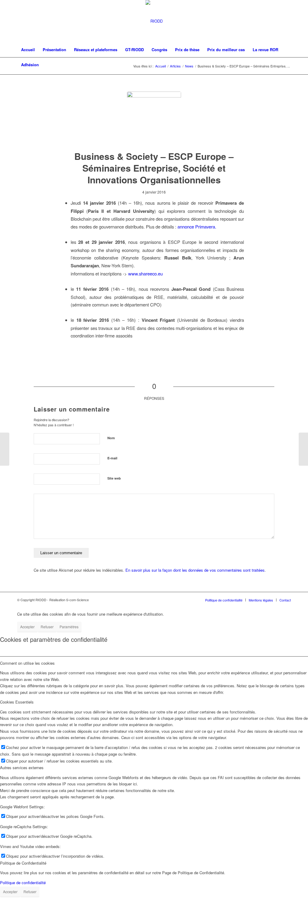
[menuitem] (28, 49)
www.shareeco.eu (145, 273)
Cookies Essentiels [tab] (17, 702)
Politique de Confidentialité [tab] (23, 863)
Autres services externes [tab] (22, 767)
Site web (114, 478)
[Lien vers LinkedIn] (286, 21)
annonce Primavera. (196, 226)
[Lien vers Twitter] (277, 21)
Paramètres (69, 626)
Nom (111, 438)
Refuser (47, 626)
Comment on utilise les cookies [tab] (27, 663)
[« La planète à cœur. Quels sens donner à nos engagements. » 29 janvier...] (4, 449)
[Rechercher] (287, 64)
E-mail (112, 458)
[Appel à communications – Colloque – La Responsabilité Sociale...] (303, 449)
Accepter (27, 626)
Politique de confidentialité (23, 882)
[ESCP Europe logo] (154, 119)
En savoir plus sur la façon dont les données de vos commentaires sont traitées (195, 570)
